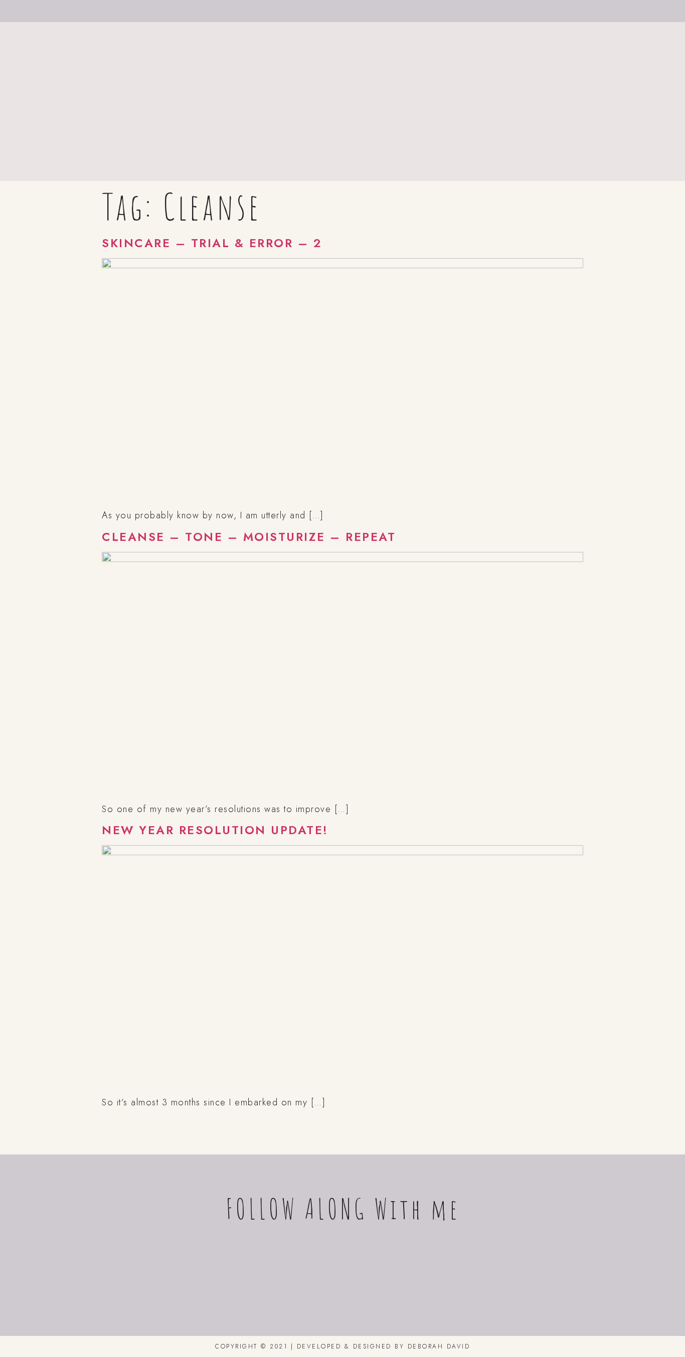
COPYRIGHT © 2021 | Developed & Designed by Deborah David (342, 1346)
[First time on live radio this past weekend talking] (409, 1276)
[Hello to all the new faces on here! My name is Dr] (276, 1276)
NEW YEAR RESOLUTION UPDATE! (215, 830)
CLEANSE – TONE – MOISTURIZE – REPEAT (249, 536)
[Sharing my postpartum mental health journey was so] (144, 1276)
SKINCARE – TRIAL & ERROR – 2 (212, 243)
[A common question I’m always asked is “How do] (541, 1276)
